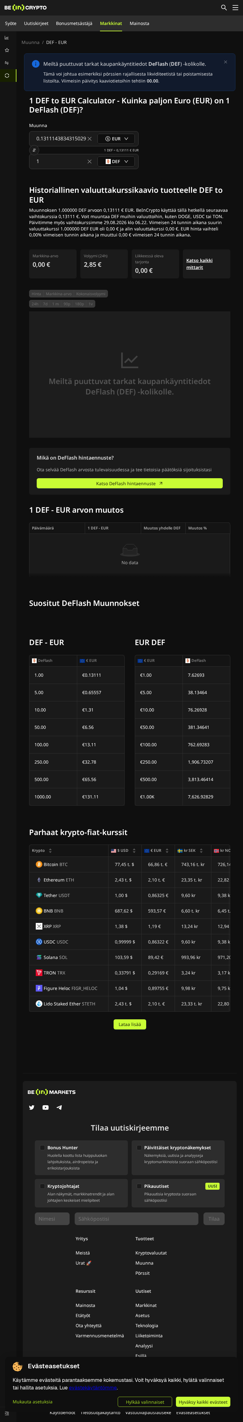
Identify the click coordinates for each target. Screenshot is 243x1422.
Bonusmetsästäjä (74, 23)
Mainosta (139, 23)
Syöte (10, 23)
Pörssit (142, 1273)
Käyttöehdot (62, 1412)
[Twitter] (31, 1108)
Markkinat (111, 23)
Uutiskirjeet (36, 23)
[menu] (8, 56)
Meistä (83, 1253)
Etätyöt (83, 1315)
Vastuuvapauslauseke (148, 1412)
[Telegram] (59, 1108)
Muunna (31, 42)
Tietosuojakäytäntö (100, 1412)
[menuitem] (8, 37)
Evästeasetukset (193, 1412)
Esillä (140, 1356)
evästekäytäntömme (93, 1387)
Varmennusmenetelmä (100, 1336)
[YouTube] (45, 1108)
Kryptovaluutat (151, 1253)
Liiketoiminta (149, 1336)
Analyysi (144, 1346)
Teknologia (146, 1325)
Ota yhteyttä (89, 1325)
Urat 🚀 (83, 1263)
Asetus (142, 1315)
